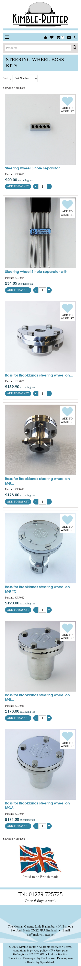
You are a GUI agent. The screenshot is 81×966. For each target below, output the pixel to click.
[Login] (45, 37)
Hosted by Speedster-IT (41, 962)
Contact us (14, 958)
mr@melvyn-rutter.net (40, 934)
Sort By (7, 78)
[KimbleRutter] (40, 14)
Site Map (62, 954)
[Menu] (7, 37)
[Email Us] (69, 37)
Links (51, 954)
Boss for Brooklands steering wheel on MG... (37, 481)
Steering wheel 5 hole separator (32, 168)
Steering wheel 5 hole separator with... (37, 271)
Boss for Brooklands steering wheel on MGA (37, 805)
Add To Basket (18, 186)
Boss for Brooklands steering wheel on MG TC (37, 589)
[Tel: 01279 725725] (75, 37)
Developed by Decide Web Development (48, 958)
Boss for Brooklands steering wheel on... (39, 375)
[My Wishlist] (52, 37)
